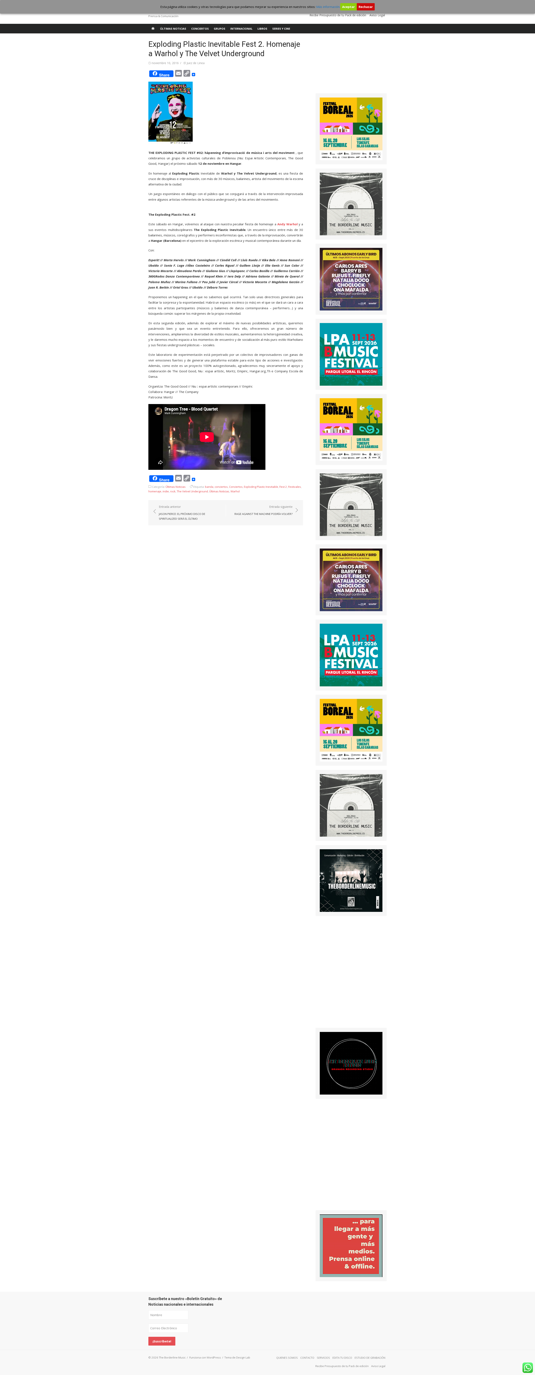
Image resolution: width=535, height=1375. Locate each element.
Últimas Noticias (173, 28)
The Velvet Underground (192, 491)
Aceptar (348, 7)
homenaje (154, 491)
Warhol (235, 491)
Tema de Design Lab (237, 1357)
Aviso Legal (377, 15)
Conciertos (200, 28)
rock (173, 491)
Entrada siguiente (263, 510)
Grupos (219, 28)
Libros (262, 28)
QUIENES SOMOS (287, 1358)
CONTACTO (307, 1358)
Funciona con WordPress (205, 1357)
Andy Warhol (287, 224)
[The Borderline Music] (153, 28)
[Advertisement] (347, 66)
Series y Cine (281, 28)
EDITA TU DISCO (342, 1358)
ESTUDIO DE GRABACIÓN (370, 1358)
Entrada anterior (182, 512)
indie (166, 491)
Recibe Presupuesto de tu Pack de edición (338, 15)
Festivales (294, 487)
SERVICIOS (323, 1358)
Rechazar (366, 7)
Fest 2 (283, 487)
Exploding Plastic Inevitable (261, 487)
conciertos (221, 487)
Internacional (241, 28)
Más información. (328, 7)
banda (209, 487)
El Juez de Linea (194, 63)
